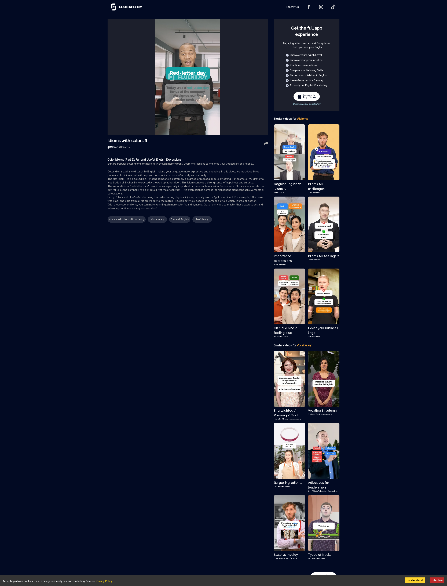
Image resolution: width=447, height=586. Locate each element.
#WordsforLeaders (320, 491)
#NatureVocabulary (324, 414)
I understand (415, 580)
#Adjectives (333, 491)
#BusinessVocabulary (291, 419)
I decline (437, 580)
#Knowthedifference (288, 558)
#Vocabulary (284, 486)
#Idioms (280, 192)
